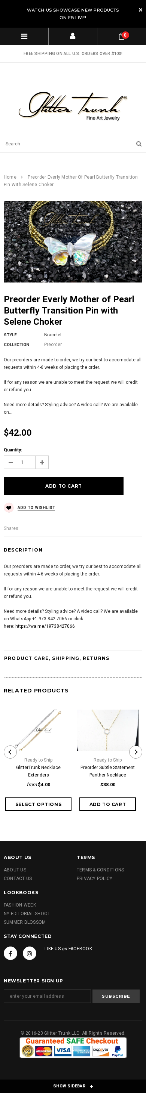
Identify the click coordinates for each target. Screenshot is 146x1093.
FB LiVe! (77, 17)
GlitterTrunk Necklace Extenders (38, 771)
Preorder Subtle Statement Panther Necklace (107, 771)
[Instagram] (29, 953)
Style (10, 335)
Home (10, 177)
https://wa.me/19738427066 (45, 626)
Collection (16, 344)
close (140, 10)
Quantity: (13, 450)
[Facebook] (10, 953)
